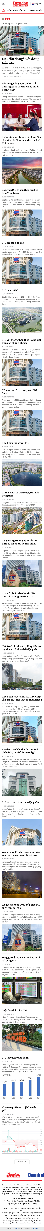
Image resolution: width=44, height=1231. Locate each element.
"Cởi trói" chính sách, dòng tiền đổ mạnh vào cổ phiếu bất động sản (21, 648)
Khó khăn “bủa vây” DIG (15, 443)
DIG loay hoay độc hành (15, 1057)
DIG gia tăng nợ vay (13, 242)
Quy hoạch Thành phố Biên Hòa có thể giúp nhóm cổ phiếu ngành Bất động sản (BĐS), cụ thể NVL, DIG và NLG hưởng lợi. (22, 152)
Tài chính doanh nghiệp (11, 77)
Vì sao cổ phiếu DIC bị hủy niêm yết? (19, 1109)
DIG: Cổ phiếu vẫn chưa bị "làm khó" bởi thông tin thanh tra (19, 595)
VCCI (26, 10)
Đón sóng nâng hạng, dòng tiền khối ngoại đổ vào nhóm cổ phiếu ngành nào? (20, 86)
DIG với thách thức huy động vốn (20, 802)
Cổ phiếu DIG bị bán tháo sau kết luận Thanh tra (20, 191)
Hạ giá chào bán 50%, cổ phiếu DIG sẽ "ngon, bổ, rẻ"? (21, 906)
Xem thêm (22, 1162)
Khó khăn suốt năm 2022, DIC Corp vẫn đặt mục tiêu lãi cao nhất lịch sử (22, 698)
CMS (18, 1229)
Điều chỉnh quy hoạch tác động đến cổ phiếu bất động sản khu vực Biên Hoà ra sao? (21, 140)
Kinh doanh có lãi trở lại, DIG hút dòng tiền (20, 494)
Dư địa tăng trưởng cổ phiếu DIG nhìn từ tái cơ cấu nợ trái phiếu (20, 542)
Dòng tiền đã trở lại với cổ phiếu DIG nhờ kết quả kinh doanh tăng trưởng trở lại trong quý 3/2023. (22, 503)
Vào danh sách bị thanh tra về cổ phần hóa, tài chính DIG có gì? (20, 751)
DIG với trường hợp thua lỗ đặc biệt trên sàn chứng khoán (21, 341)
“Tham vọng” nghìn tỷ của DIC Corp (19, 392)
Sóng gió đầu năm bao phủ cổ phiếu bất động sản (21, 959)
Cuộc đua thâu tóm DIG (14, 1010)
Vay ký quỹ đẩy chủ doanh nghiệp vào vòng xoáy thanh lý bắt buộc (21, 853)
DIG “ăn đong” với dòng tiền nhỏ (20, 61)
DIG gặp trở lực (10, 290)
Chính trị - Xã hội (14, 10)
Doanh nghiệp (35, 10)
